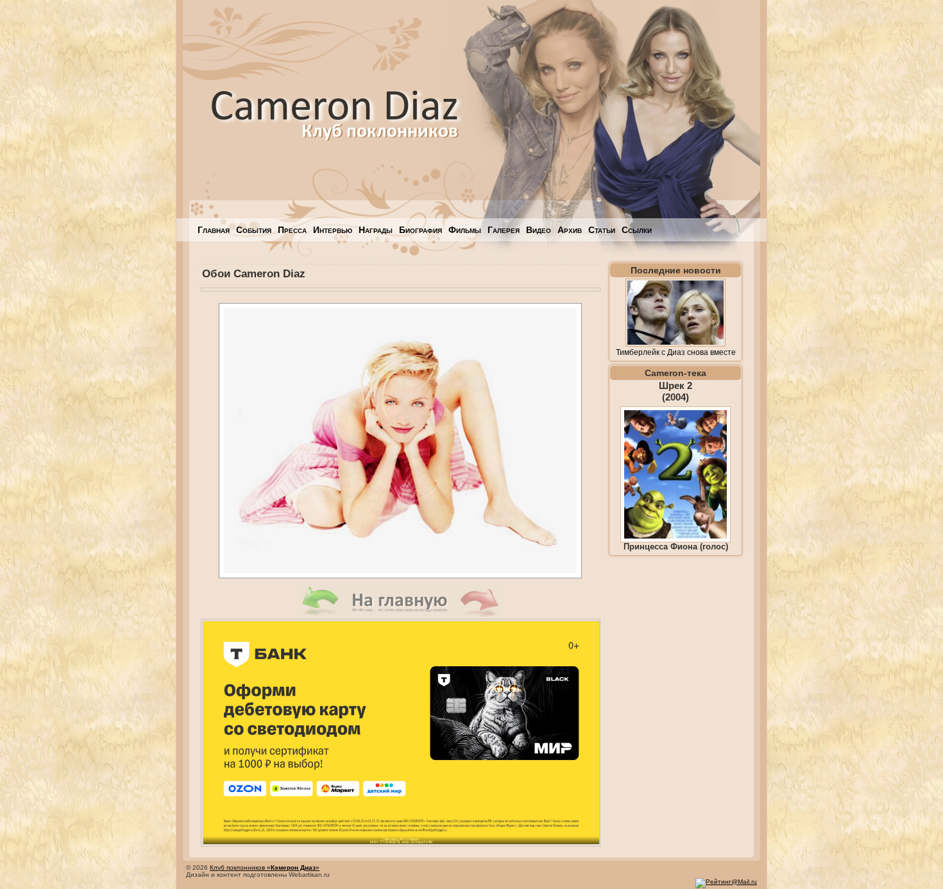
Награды (376, 230)
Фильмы (464, 230)
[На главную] (400, 613)
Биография (420, 230)
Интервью (332, 230)
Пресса (292, 230)
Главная (214, 230)
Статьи (601, 230)
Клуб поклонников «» (264, 867)
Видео (538, 230)
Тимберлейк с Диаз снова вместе (676, 352)
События (253, 230)
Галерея (504, 230)
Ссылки (637, 230)
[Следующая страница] (480, 613)
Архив (569, 230)
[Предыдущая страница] (321, 613)
